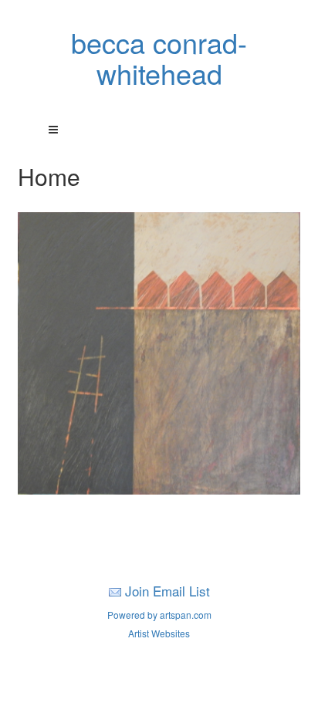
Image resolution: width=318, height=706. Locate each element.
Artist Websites (159, 633)
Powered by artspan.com (159, 614)
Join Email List (167, 590)
